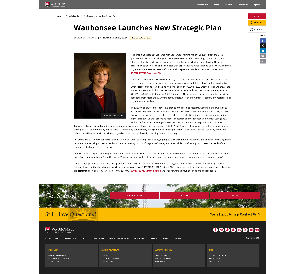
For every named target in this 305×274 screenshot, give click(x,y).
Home (58, 16)
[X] (263, 45)
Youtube (251, 229)
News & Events (72, 16)
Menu (256, 16)
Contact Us (243, 4)
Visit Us (184, 195)
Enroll (216, 4)
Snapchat (233, 229)
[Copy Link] (263, 60)
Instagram (221, 229)
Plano (212, 250)
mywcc (257, 4)
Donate (228, 4)
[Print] (263, 55)
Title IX (84, 238)
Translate (177, 238)
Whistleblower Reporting (119, 238)
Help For (258, 29)
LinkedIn (239, 229)
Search (257, 23)
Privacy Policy (139, 238)
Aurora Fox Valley (163, 250)
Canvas (165, 238)
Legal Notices (70, 238)
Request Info (202, 4)
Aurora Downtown (110, 250)
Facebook (215, 229)
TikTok (227, 229)
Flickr (257, 229)
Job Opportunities (52, 238)
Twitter (245, 229)
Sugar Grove (53, 250)
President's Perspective (141, 38)
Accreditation (98, 238)
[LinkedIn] (263, 50)
